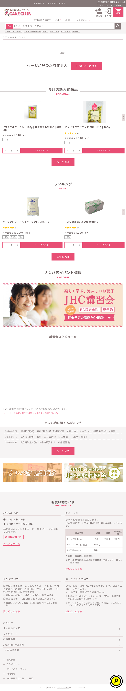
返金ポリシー (13, 664)
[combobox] (63, 26)
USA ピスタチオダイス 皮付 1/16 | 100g (87, 127)
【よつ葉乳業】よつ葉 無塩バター (82, 221)
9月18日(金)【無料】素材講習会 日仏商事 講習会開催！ (54, 436)
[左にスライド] (2, 117)
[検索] (118, 26)
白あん (45, 31)
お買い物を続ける (86, 66)
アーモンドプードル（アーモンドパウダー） (26, 221)
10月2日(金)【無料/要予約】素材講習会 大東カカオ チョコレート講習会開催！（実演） (69, 431)
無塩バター (54, 31)
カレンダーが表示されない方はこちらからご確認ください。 (31, 412)
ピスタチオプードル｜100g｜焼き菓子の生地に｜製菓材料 (31, 129)
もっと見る (63, 162)
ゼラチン (76, 31)
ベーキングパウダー (32, 31)
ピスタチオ (66, 31)
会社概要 (11, 659)
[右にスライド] (123, 117)
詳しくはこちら (11, 544)
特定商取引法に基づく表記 (20, 678)
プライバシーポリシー (18, 669)
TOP (5, 37)
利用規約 (11, 673)
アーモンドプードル (13, 31)
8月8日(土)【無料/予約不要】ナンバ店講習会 (45, 442)
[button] (58, 20)
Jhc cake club (63, 688)
